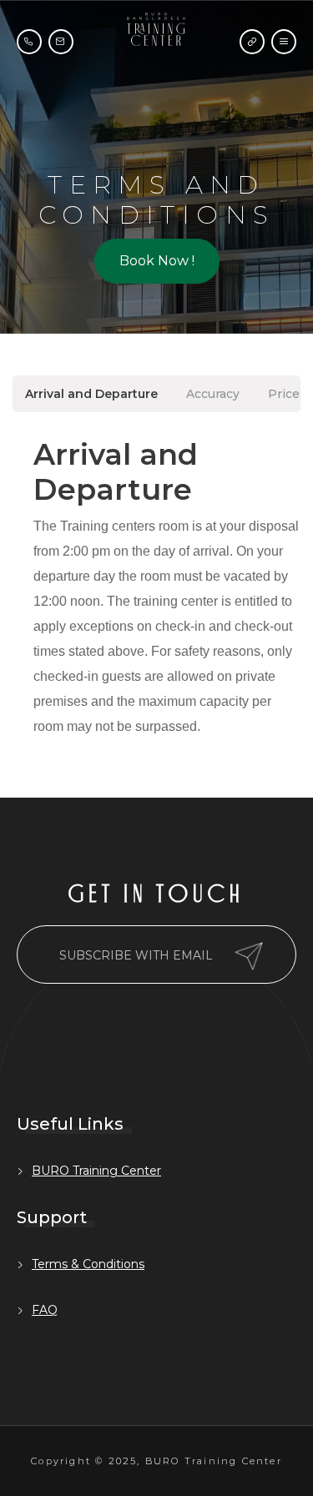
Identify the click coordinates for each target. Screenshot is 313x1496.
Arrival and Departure (91, 393)
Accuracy (213, 393)
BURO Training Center (96, 1170)
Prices (287, 393)
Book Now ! (156, 261)
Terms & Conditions (88, 1264)
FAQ (45, 1309)
